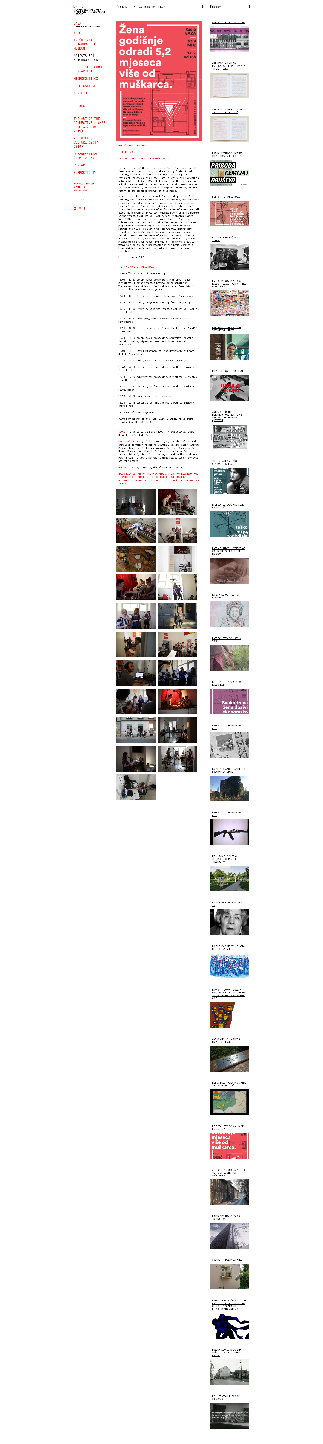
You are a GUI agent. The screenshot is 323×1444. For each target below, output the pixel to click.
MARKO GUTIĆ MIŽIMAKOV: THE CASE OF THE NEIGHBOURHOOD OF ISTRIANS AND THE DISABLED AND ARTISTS (229, 1304)
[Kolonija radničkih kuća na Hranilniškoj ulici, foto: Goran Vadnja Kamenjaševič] (229, 1193)
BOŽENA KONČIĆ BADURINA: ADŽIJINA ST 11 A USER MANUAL (227, 1352)
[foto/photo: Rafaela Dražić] (229, 790)
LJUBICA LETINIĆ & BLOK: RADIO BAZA (227, 683)
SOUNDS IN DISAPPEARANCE (227, 1259)
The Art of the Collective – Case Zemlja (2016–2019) (89, 124)
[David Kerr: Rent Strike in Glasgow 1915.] (229, 967)
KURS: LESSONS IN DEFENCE (228, 371)
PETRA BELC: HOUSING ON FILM (226, 727)
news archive (80, 190)
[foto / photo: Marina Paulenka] (229, 923)
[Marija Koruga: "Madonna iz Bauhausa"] (229, 615)
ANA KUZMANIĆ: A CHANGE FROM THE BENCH (226, 1040)
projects (81, 106)
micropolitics (86, 78)
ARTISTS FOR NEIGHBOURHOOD (228, 22)
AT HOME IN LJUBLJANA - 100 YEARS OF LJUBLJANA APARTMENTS (229, 1172)
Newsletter (79, 187)
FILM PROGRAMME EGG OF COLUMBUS (226, 1397)
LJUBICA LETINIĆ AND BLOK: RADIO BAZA (228, 506)
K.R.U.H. (81, 93)
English (90, 183)
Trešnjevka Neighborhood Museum (85, 44)
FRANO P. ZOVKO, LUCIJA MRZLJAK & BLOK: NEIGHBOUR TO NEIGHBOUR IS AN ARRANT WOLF (228, 994)
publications (85, 86)
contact (80, 165)
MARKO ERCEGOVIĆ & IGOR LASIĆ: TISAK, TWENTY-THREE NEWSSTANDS (229, 284)
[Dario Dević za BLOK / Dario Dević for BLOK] (229, 40)
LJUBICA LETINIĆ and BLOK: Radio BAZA (228, 1127)
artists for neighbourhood (86, 58)
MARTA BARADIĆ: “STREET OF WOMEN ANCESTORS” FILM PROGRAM (228, 551)
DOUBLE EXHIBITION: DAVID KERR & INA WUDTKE (228, 947)
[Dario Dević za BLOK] (229, 348)
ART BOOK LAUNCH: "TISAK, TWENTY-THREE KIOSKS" (228, 111)
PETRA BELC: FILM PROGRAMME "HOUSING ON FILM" (229, 1084)
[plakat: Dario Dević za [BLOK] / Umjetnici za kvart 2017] (159, 81)
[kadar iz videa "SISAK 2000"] (229, 659)
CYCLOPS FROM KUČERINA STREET (226, 239)
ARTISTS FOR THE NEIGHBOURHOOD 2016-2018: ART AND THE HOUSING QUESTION (228, 416)
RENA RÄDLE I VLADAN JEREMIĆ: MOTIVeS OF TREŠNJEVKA (224, 859)
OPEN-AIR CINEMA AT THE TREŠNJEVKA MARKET (226, 329)
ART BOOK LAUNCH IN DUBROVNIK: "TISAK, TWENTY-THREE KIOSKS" (229, 66)
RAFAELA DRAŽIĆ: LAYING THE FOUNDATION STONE (229, 770)
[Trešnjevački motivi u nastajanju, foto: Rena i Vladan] (229, 880)
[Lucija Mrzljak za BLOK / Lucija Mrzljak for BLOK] (229, 1016)
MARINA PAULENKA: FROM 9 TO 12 (229, 904)
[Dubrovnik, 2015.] (229, 304)
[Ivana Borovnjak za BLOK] (229, 174)
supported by (85, 172)
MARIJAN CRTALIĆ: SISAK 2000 (226, 640)
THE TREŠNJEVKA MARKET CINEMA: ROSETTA (226, 462)
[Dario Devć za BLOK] (229, 215)
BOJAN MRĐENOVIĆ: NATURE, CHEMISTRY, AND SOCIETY (228, 154)
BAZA (87, 24)
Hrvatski (78, 183)
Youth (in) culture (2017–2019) (87, 142)
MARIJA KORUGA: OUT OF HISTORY (226, 596)
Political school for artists (89, 69)
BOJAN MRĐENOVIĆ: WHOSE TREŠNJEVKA (226, 1217)
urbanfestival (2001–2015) (86, 156)
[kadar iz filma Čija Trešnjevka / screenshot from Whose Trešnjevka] (229, 1237)
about (78, 33)
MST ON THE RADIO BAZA (226, 196)
